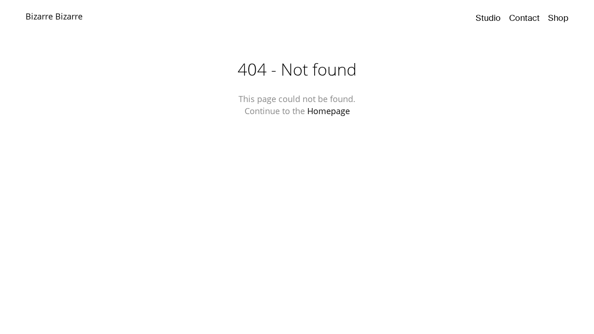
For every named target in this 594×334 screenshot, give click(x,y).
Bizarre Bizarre (54, 16)
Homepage (328, 110)
